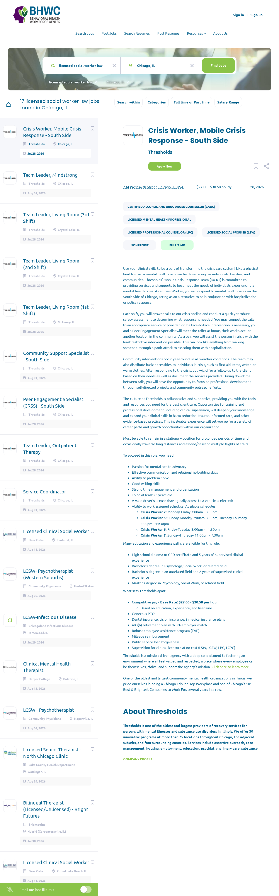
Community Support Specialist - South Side (56, 356)
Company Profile (138, 759)
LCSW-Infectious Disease (50, 617)
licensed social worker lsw (71, 82)
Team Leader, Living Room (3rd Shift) (56, 218)
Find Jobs (218, 65)
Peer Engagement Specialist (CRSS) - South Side (53, 402)
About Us (220, 33)
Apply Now (164, 166)
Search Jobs (84, 33)
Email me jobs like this (37, 889)
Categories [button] (157, 102)
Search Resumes (137, 33)
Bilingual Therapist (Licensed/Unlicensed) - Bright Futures (55, 809)
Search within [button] (128, 102)
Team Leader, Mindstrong (50, 175)
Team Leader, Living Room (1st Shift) (56, 310)
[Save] (92, 128)
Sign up (256, 15)
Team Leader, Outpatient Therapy (50, 448)
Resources (195, 33)
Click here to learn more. (231, 666)
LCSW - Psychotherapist (48, 710)
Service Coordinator (44, 491)
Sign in (238, 15)
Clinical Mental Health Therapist (47, 667)
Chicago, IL (115, 82)
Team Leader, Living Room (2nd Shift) (51, 264)
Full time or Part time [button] (191, 102)
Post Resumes (168, 33)
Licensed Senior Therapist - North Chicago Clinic (52, 753)
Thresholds (160, 152)
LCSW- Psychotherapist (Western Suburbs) (48, 574)
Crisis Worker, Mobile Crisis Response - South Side (52, 132)
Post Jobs (109, 33)
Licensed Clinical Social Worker (56, 531)
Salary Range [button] (228, 102)
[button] (266, 167)
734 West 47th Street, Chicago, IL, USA (153, 187)
